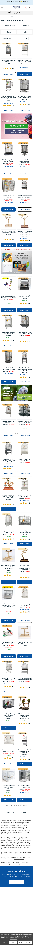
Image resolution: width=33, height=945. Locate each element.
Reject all (13, 942)
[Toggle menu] (2, 7)
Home (3, 17)
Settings (4, 942)
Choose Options (8, 74)
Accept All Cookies (24, 942)
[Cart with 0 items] (29, 8)
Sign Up (16, 882)
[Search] (25, 8)
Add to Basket (24, 74)
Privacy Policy (13, 939)
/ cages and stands (10, 17)
